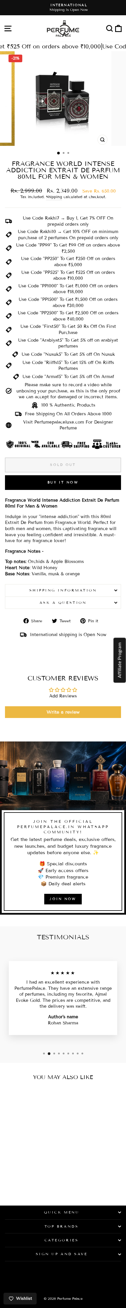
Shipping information (63, 590)
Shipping (54, 197)
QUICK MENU (61, 1212)
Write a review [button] (63, 712)
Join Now (63, 899)
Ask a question (63, 602)
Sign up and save (62, 1254)
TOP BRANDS (62, 1226)
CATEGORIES (62, 1240)
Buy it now (63, 482)
